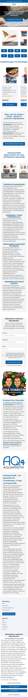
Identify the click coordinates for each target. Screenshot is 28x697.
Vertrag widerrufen (8, 614)
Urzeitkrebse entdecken (14, 19)
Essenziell (5, 679)
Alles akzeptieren (14, 686)
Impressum (22, 672)
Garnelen (16, 127)
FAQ (3, 620)
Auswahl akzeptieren (14, 694)
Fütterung (6, 127)
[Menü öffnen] (1, 4)
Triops (13, 222)
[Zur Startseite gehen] (14, 4)
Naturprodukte (14, 249)
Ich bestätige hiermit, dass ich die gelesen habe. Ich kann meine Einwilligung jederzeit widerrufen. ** (15, 355)
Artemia (17, 224)
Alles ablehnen (14, 690)
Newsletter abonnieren (14, 362)
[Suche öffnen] (26, 4)
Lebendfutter (15, 287)
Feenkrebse (18, 222)
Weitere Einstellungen (14, 683)
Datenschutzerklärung (12, 354)
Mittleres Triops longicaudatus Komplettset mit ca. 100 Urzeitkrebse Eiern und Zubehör (9, 90)
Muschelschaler (7, 224)
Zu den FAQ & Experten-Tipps (14, 143)
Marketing (14, 679)
